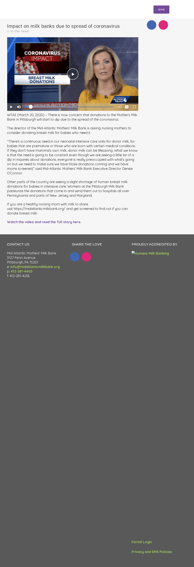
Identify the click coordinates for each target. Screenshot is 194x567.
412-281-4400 (21, 271)
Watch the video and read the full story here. (44, 222)
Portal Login (142, 542)
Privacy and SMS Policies (152, 552)
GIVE (161, 9)
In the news (20, 31)
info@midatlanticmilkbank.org (35, 267)
